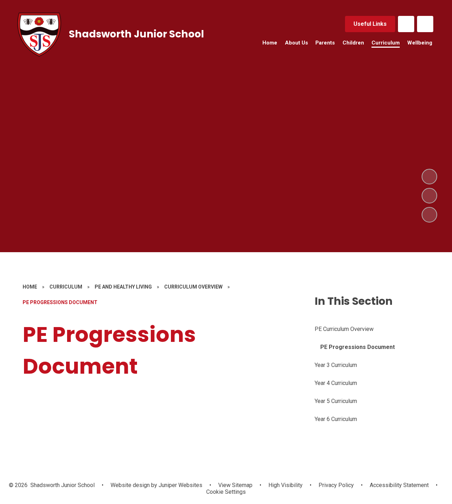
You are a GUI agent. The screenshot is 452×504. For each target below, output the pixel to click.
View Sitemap (235, 485)
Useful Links (370, 23)
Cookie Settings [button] (226, 491)
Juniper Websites (179, 485)
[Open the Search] (425, 24)
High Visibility (285, 485)
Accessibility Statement (399, 485)
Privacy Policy (336, 485)
